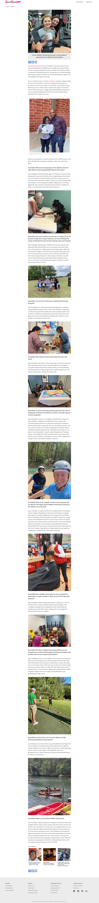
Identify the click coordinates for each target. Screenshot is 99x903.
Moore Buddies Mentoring (35, 66)
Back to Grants (10, 6)
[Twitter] (78, 891)
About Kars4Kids (9, 890)
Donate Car (31, 885)
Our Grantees (79, 2)
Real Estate (33, 890)
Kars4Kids (39, 901)
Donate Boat (31, 888)
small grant (52, 81)
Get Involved (54, 892)
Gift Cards (32, 892)
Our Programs (9, 888)
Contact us (76, 888)
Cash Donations (55, 885)
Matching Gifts (54, 890)
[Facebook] (74, 891)
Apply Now (89, 2)
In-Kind (55, 888)
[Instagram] (82, 891)
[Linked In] (86, 891)
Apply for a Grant (77, 885)
